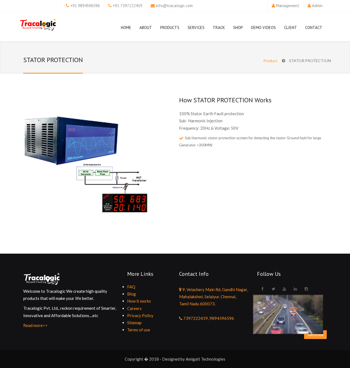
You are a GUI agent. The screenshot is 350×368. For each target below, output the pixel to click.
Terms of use (138, 329)
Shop (238, 27)
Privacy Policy (140, 315)
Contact (313, 27)
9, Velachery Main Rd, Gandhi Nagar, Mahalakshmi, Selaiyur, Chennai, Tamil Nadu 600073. (213, 296)
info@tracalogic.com (174, 5)
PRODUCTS (169, 27)
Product (270, 60)
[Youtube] (284, 289)
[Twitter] (273, 289)
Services (196, 27)
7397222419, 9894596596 (208, 318)
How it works (139, 301)
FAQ (131, 286)
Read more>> (35, 325)
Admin (317, 5)
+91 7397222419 (127, 5)
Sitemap (134, 322)
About (145, 27)
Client (290, 27)
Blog (131, 293)
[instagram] (306, 289)
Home (126, 27)
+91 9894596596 (85, 5)
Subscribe (315, 334)
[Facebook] (262, 289)
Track (219, 27)
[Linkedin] (295, 289)
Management (287, 5)
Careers (134, 308)
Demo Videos (263, 27)
